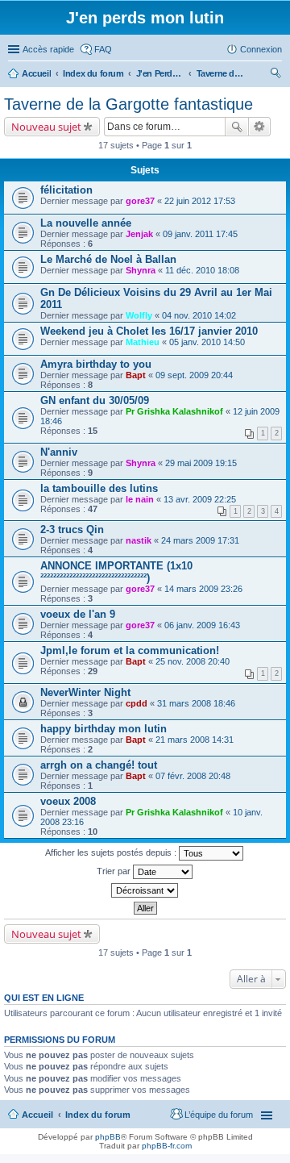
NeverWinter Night (85, 692)
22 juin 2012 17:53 (199, 201)
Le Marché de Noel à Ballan (108, 259)
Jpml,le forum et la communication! (129, 650)
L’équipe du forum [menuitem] (218, 1114)
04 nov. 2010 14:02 (199, 315)
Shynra (140, 270)
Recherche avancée (260, 126)
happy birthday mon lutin (103, 729)
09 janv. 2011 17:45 (200, 234)
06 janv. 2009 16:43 (202, 625)
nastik (138, 540)
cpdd (136, 703)
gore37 (140, 201)
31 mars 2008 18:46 (196, 703)
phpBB (108, 1136)
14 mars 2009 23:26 (203, 589)
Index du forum (97, 1114)
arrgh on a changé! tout (98, 765)
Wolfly (139, 315)
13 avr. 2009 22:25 (200, 499)
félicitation (66, 190)
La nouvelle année (85, 223)
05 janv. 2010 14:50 (207, 342)
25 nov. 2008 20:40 (192, 661)
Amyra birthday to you (95, 364)
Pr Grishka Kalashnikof (174, 411)
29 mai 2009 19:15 (201, 463)
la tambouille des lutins (99, 488)
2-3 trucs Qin (72, 529)
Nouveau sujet (46, 126)
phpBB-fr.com (167, 1145)
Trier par (115, 871)
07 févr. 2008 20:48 (192, 776)
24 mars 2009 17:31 (200, 540)
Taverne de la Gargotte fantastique (128, 104)
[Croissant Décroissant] (145, 890)
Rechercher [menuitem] (275, 75)
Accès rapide (48, 49)
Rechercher (237, 126)
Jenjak (139, 234)
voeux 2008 (68, 801)
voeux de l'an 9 (77, 614)
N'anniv (58, 452)
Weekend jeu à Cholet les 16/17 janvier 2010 (149, 331)
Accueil (37, 1114)
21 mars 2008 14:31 (194, 739)
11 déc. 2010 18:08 (202, 270)
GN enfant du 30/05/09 (94, 400)
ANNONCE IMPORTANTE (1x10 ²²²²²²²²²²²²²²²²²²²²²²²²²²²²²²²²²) (116, 572)
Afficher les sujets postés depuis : (112, 852)
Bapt (136, 375)
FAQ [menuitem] (103, 49)
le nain (140, 499)
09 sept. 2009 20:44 (194, 375)
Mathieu (143, 342)
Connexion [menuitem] (261, 49)
